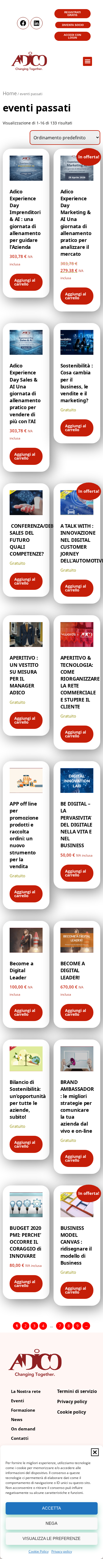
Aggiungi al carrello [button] (24, 282)
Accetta (51, 1508)
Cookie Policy (39, 1551)
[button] (95, 1452)
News (16, 1419)
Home (10, 93)
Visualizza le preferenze (51, 1538)
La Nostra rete (26, 1391)
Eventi (17, 1400)
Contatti (20, 1438)
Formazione (23, 1410)
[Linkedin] (36, 23)
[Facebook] (23, 23)
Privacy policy (61, 1551)
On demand (23, 1429)
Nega (51, 1523)
